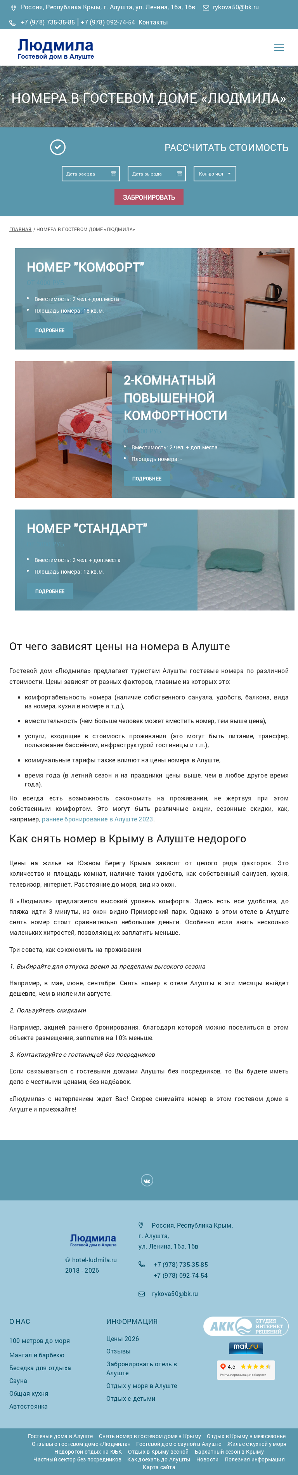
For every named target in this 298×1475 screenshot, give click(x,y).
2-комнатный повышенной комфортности (176, 397)
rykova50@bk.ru (236, 7)
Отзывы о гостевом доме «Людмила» (81, 1443)
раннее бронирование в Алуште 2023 (97, 819)
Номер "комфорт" (85, 266)
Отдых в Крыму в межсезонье (246, 1436)
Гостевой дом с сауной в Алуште (178, 1443)
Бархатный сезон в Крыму (229, 1451)
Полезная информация (255, 1459)
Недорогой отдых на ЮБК (88, 1451)
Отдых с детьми (130, 1398)
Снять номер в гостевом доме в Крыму (150, 1436)
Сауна (18, 1380)
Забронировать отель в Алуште (141, 1368)
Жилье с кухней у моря (257, 1443)
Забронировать (149, 197)
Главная (20, 229)
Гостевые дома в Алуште (60, 1436)
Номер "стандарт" (87, 528)
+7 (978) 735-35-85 (48, 22)
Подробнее (49, 330)
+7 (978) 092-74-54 (108, 22)
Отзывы (118, 1351)
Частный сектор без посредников (77, 1459)
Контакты (153, 22)
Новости (207, 1459)
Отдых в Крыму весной (158, 1451)
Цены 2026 (122, 1338)
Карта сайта (159, 1467)
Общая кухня (28, 1393)
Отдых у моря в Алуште (141, 1385)
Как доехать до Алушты (158, 1459)
